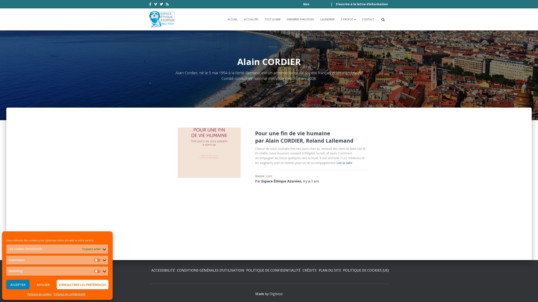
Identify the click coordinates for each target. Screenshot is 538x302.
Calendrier (327, 19)
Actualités (251, 19)
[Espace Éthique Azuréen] (162, 19)
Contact (368, 19)
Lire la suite (344, 163)
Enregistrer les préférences (82, 284)
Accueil (233, 19)
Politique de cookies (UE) (366, 270)
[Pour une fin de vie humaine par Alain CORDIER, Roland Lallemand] (209, 153)
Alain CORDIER (284, 140)
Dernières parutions (300, 19)
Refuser (43, 284)
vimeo (155, 5)
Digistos (276, 294)
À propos (347, 19)
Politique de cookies (39, 294)
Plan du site (330, 270)
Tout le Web (273, 19)
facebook (150, 5)
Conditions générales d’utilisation (210, 270)
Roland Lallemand (329, 140)
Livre (269, 176)
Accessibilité (163, 270)
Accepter (17, 284)
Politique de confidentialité (70, 294)
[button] (355, 19)
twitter (161, 5)
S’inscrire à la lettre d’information (362, 4)
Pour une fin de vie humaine (292, 133)
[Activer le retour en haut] (529, 293)
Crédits (309, 270)
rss (167, 5)
